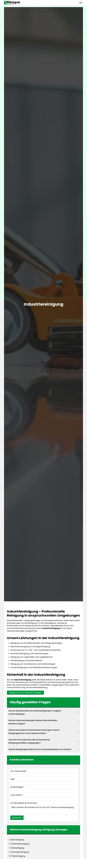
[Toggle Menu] (81, 2)
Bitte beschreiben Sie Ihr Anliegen (23, 803)
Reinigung (48, 829)
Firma (12, 779)
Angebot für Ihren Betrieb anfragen (25, 692)
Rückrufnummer (16, 787)
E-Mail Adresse (16, 795)
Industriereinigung (30, 829)
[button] (43, 712)
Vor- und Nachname (18, 771)
